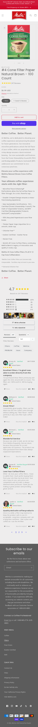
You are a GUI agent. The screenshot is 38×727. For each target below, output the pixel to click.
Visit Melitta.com (10, 697)
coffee (16, 346)
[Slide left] (14, 63)
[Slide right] (23, 63)
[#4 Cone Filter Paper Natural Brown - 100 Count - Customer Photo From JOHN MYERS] (22, 316)
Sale (5, 655)
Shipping (4, 93)
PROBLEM (8, 350)
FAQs (6, 673)
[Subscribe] (31, 567)
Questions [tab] (22, 335)
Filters (6, 640)
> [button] (26, 532)
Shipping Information (11, 678)
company (28, 350)
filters (7, 346)
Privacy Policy (9, 682)
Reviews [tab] (7, 335)
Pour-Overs (8, 645)
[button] (2, 15)
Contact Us (8, 668)
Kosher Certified (10, 650)
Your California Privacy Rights (15, 692)
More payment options (19, 128)
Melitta (26, 346)
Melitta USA (15, 723)
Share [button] (6, 278)
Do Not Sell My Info (11, 687)
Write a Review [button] (20, 323)
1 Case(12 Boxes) (20, 101)
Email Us (7, 620)
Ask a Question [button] (20, 328)
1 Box (6, 101)
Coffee (6, 635)
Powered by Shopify (25, 723)
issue (18, 350)
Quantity (4, 105)
